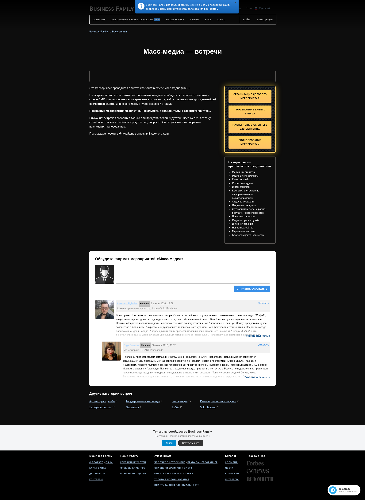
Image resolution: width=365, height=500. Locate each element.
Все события (119, 31)
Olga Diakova (131, 345)
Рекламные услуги (133, 462)
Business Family (98, 31)
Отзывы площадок (133, 473)
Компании (232, 473)
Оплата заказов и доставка (173, 473)
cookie (194, 4)
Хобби (175, 407)
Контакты (96, 479)
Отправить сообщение (252, 288)
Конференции (179, 401)
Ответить (263, 303)
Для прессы (97, 473)
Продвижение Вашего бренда (250, 111)
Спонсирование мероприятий (250, 142)
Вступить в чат (190, 443)
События (231, 462)
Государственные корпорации (143, 401)
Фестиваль (132, 407)
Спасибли (161, 468)
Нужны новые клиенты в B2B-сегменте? (249, 127)
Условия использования (171, 479)
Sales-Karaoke (208, 407)
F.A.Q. (109, 462)
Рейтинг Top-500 (181, 468)
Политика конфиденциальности (176, 485)
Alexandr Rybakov (127, 303)
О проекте (96, 462)
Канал (169, 443)
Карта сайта (97, 468)
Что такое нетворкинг (169, 462)
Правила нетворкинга (202, 462)
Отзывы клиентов (133, 468)
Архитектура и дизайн (102, 401)
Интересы (232, 479)
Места (229, 468)
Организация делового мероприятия (250, 96)
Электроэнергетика (100, 407)
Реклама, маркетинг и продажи (218, 401)
